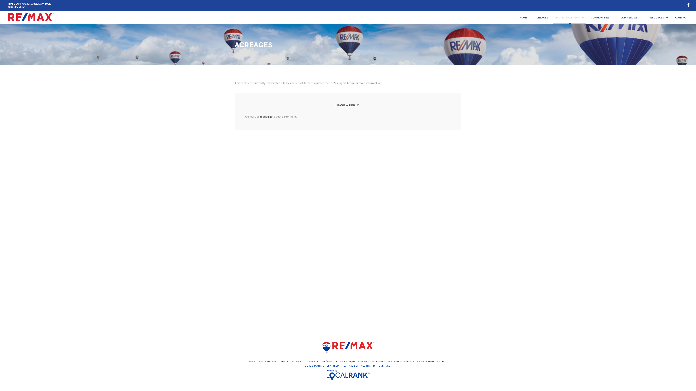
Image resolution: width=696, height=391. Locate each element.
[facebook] (688, 5)
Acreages (541, 17)
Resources (656, 17)
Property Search (567, 17)
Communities (600, 17)
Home (523, 17)
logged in (266, 116)
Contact (681, 17)
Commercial (628, 17)
